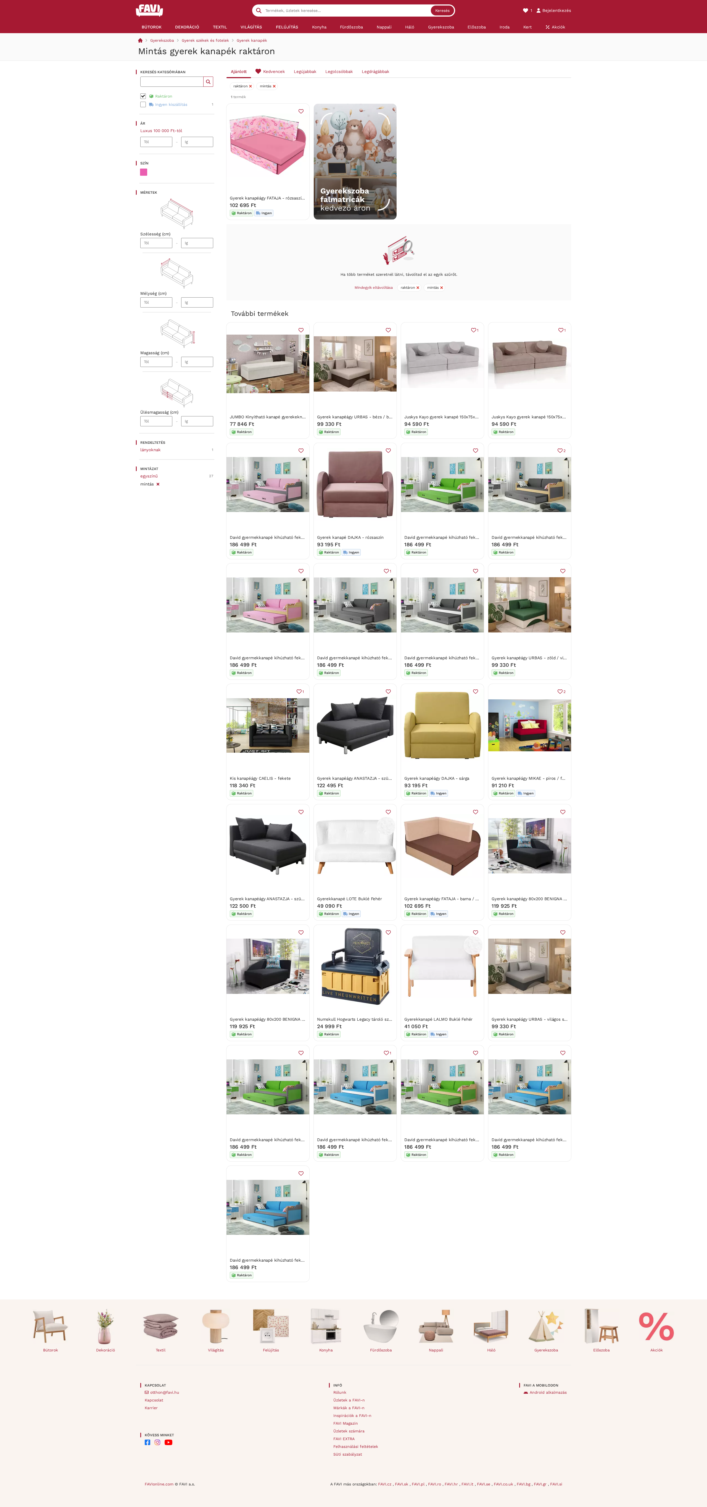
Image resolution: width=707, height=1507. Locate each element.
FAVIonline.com (159, 1484)
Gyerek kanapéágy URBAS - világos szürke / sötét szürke (548, 1019)
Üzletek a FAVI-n (349, 1400)
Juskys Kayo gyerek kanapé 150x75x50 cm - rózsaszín (544, 416)
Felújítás (271, 1350)
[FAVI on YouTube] (168, 1442)
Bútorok (50, 1350)
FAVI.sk (402, 1484)
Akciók (656, 1350)
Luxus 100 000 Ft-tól (161, 130)
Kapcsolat (154, 1400)
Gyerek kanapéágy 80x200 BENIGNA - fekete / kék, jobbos (287, 1019)
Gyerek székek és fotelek (205, 40)
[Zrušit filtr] (157, 483)
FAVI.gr (541, 1484)
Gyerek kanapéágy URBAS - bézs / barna (357, 416)
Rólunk (339, 1392)
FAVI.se (484, 1484)
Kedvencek (274, 71)
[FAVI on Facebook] (147, 1442)
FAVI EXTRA (344, 1439)
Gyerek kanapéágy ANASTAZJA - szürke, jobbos (363, 778)
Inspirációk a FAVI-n (352, 1415)
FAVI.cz (385, 1484)
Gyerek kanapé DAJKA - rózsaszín (350, 537)
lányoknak (150, 449)
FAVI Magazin (345, 1423)
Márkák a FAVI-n (349, 1408)
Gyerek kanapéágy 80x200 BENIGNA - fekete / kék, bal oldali (551, 898)
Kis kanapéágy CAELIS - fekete (260, 778)
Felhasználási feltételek (355, 1446)
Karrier (151, 1408)
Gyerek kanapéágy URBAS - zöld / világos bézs (538, 657)
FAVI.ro (435, 1484)
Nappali (436, 1350)
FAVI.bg (524, 1484)
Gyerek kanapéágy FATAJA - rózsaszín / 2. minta (277, 198)
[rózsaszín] (143, 172)
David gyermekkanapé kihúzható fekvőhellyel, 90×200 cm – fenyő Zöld (474, 1139)
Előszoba (601, 1350)
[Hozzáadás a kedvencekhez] (301, 111)
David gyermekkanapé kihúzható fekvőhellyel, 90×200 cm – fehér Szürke (476, 657)
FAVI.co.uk (504, 1484)
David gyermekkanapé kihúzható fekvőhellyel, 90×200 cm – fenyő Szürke (564, 537)
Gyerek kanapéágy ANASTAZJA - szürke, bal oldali (278, 898)
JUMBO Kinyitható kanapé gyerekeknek (268, 416)
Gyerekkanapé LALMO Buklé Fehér (438, 1019)
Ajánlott (239, 71)
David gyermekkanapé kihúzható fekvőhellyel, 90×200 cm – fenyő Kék (561, 1139)
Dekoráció (105, 1350)
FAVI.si (556, 1484)
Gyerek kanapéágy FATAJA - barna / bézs (444, 898)
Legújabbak (305, 71)
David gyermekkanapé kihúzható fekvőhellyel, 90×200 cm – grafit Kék (298, 1260)
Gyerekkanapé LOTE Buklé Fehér (349, 898)
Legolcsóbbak (339, 71)
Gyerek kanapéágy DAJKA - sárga (436, 778)
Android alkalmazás (548, 1392)
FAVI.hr (452, 1484)
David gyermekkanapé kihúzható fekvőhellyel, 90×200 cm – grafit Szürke (389, 657)
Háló (491, 1350)
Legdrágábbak (375, 71)
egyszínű (149, 476)
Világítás (216, 1350)
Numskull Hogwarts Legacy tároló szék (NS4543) (365, 1019)
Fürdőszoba (381, 1350)
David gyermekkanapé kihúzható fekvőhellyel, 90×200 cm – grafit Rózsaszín (304, 537)
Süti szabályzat (347, 1454)
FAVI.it (468, 1484)
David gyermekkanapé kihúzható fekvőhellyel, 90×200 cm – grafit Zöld (299, 1139)
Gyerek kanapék (252, 40)
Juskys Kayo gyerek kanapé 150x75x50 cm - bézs (452, 416)
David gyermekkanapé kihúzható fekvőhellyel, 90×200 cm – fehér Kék (386, 1139)
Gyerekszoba (162, 40)
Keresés (442, 10)
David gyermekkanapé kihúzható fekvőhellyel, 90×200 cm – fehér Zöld (473, 537)
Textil (160, 1350)
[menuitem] (151, 27)
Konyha (326, 1350)
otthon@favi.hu (164, 1392)
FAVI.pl (419, 1484)
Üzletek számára (349, 1431)
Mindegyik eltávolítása (374, 287)
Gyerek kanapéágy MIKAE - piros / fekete (532, 778)
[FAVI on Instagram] (157, 1442)
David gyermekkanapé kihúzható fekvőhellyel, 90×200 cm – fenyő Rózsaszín (305, 657)
